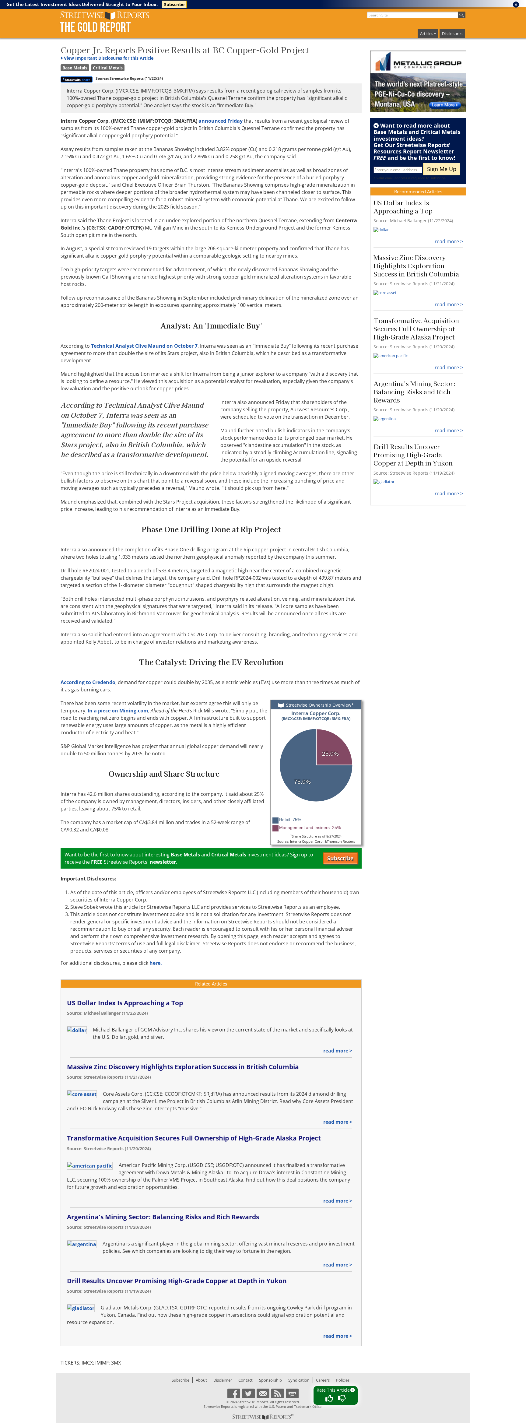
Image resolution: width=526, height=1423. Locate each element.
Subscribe (174, 4)
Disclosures (452, 33)
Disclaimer (222, 1380)
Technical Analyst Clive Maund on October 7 (144, 346)
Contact (245, 1380)
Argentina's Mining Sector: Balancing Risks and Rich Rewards (163, 1217)
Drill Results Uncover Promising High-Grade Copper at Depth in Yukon (177, 1281)
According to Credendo (88, 682)
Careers (323, 1380)
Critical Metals (108, 68)
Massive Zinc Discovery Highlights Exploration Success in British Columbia (183, 1067)
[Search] (461, 15)
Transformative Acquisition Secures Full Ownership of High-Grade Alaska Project (194, 1138)
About (201, 1380)
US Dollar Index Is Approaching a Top (125, 1003)
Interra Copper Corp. (316, 715)
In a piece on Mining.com (118, 710)
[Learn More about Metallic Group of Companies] (418, 81)
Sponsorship (270, 1380)
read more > (337, 1050)
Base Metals (74, 68)
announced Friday (221, 121)
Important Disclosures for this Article (108, 58)
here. (155, 963)
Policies (342, 1380)
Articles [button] (426, 33)
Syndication (299, 1380)
